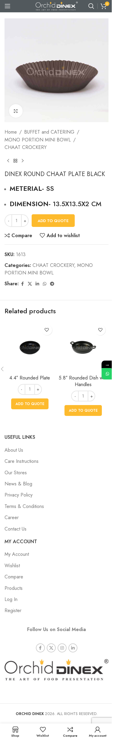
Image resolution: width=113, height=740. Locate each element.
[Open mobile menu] (8, 6)
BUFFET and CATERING (49, 131)
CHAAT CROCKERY (26, 147)
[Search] (91, 6)
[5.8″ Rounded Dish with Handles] (83, 347)
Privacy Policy (19, 494)
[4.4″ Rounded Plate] (30, 347)
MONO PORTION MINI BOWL (38, 139)
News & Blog (18, 483)
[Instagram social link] (62, 647)
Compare (14, 576)
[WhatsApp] (107, 373)
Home (11, 131)
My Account (17, 554)
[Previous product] (8, 161)
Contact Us (16, 528)
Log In (11, 599)
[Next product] (22, 161)
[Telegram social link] (52, 284)
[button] (30, 403)
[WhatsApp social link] (44, 284)
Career (12, 517)
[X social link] (30, 284)
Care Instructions (22, 461)
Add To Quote (53, 221)
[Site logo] (57, 5)
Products (14, 588)
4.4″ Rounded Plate (29, 377)
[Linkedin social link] (37, 284)
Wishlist (12, 565)
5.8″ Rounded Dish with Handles (83, 381)
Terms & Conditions (24, 506)
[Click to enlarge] (16, 111)
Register (13, 610)
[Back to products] (15, 161)
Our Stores (16, 472)
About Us (14, 450)
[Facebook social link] (22, 284)
